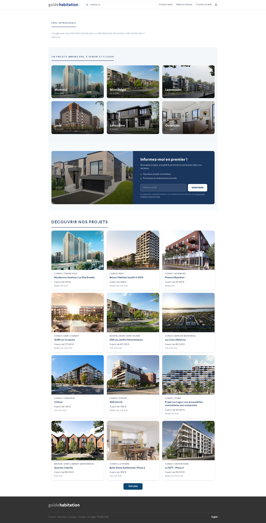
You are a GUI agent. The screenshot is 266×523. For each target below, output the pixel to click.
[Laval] (77, 117)
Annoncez (62, 517)
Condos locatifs (204, 5)
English (215, 517)
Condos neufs (166, 5)
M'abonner (198, 188)
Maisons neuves (184, 5)
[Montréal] (77, 81)
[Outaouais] (188, 117)
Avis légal (91, 517)
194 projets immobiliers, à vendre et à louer (82, 57)
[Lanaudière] (133, 117)
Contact (52, 517)
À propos (72, 517)
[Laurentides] (188, 81)
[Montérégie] (133, 81)
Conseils (82, 517)
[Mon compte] (216, 4)
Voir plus (133, 486)
